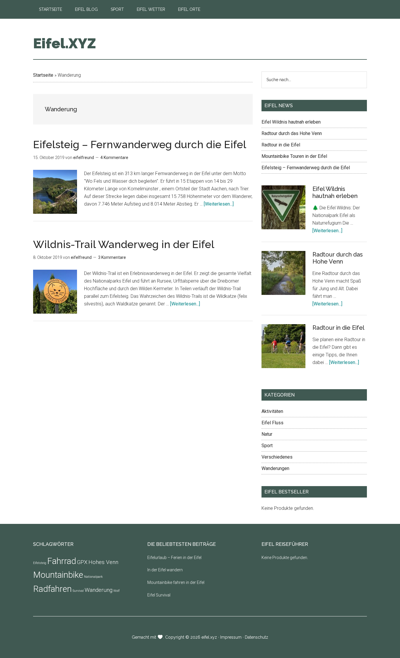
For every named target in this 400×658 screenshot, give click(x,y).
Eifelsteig (39, 563)
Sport (267, 445)
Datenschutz (256, 637)
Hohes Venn (103, 562)
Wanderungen (275, 468)
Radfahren (52, 589)
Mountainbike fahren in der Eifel (175, 582)
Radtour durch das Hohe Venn (291, 133)
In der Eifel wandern (165, 570)
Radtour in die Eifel (280, 145)
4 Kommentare (114, 157)
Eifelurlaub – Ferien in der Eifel (174, 557)
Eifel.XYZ (64, 43)
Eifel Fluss (272, 422)
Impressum (231, 637)
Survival (78, 591)
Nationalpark (93, 577)
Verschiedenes (277, 457)
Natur (266, 434)
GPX (82, 562)
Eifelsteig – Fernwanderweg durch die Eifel (139, 144)
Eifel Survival (158, 595)
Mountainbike (58, 575)
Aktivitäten (272, 411)
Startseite (43, 75)
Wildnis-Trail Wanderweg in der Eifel (123, 244)
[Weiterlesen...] (219, 204)
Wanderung (98, 590)
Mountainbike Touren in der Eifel (294, 156)
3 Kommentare (112, 257)
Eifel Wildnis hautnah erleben (291, 122)
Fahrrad (61, 561)
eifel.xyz (209, 637)
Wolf (116, 591)
